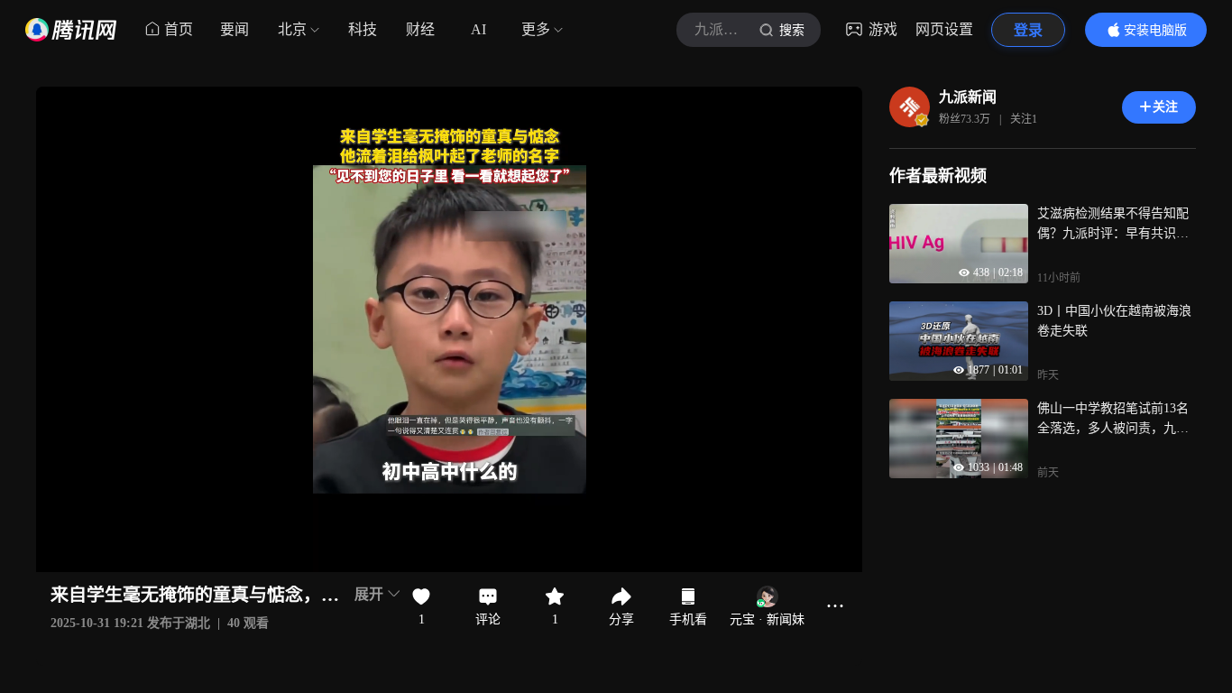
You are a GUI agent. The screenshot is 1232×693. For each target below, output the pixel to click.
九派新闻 (968, 97)
